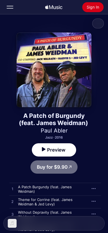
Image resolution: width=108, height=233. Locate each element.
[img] (53, 7)
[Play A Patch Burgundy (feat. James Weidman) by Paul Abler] (12, 189)
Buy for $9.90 (52, 167)
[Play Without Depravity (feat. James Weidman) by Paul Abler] (12, 214)
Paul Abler (54, 130)
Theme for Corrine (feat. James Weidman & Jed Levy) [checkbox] (45, 201)
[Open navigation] (10, 7)
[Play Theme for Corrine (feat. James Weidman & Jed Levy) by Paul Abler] (12, 201)
